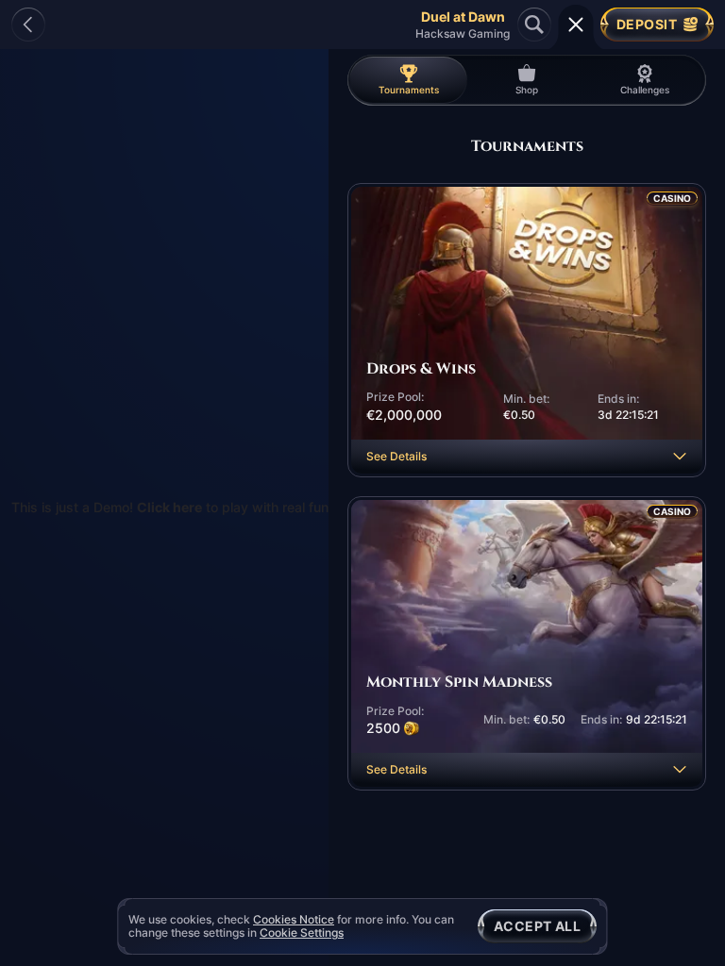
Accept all (537, 926)
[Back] (28, 25)
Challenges (644, 89)
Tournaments (409, 89)
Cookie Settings (302, 933)
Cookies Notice (293, 919)
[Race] (576, 25)
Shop (526, 89)
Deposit (646, 24)
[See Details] (679, 456)
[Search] (534, 25)
